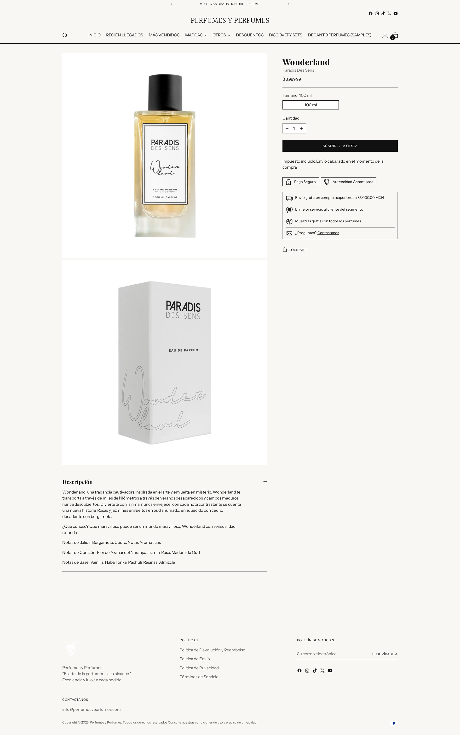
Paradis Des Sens (298, 70)
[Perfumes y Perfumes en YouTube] (395, 13)
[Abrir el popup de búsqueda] (65, 35)
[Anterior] (172, 4)
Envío (321, 161)
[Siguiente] (288, 4)
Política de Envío (195, 658)
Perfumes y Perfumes (105, 722)
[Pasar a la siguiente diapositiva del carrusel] (394, 611)
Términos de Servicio (199, 676)
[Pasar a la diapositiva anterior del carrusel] (383, 611)
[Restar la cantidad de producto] (287, 128)
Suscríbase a (385, 654)
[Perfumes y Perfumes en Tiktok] (383, 13)
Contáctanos (328, 232)
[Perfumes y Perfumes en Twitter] (389, 13)
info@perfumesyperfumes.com (91, 709)
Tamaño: (297, 95)
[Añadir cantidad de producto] (301, 128)
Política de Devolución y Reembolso (212, 650)
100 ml (311, 105)
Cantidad (290, 118)
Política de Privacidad (199, 668)
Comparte (299, 250)
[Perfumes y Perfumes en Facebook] (370, 13)
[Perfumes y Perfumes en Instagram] (377, 13)
